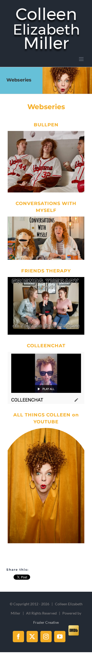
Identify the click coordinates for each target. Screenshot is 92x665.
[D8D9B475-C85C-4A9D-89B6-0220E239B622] (46, 132)
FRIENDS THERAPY (46, 271)
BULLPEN (46, 125)
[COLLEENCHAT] (46, 353)
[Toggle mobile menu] (81, 59)
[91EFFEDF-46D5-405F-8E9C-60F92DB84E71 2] (46, 218)
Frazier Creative (46, 622)
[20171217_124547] (46, 279)
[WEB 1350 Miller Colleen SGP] (46, 429)
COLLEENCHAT (46, 346)
